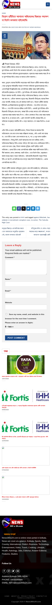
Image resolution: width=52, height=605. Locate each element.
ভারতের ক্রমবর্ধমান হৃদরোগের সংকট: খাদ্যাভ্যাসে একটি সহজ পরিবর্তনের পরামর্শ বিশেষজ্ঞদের (22, 376)
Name (8, 279)
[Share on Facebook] (19, 208)
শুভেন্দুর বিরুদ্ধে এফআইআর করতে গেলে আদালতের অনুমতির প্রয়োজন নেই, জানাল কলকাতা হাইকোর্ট (13, 231)
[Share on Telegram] (38, 208)
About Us (15, 596)
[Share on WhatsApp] (14, 208)
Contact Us (41, 596)
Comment (9, 257)
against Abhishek (40, 217)
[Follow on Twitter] (13, 571)
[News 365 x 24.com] (11, 4)
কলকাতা (4, 13)
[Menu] (48, 4)
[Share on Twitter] (28, 208)
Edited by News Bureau (31, 27)
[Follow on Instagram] (9, 571)
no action (34, 220)
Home (7, 596)
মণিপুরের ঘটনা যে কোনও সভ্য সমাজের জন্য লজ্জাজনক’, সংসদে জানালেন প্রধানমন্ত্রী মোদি (39, 231)
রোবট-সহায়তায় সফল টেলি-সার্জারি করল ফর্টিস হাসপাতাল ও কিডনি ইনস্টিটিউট (19, 467)
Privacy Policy (28, 596)
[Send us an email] (18, 571)
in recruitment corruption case (19, 220)
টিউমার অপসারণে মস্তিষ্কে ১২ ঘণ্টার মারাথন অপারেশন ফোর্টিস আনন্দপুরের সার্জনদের (20, 497)
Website (8, 302)
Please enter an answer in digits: (19, 323)
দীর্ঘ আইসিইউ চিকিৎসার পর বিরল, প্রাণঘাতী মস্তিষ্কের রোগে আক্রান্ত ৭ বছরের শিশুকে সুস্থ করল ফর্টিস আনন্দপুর (25, 437)
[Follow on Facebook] (4, 571)
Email (8, 291)
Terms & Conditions (26, 598)
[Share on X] (23, 208)
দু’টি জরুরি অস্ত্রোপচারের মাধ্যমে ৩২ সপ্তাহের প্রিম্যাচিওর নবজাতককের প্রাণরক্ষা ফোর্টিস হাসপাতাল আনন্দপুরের (23, 406)
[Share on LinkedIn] (33, 208)
